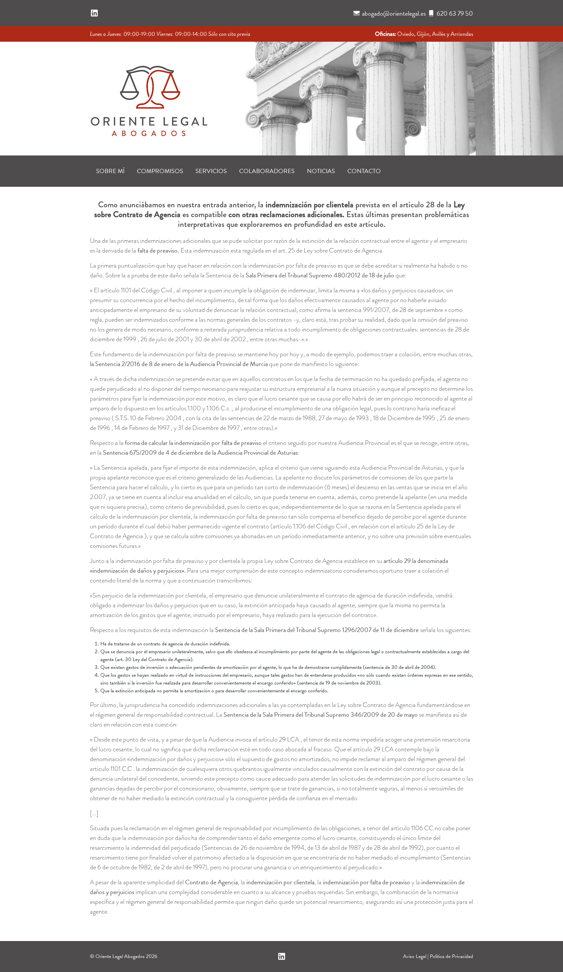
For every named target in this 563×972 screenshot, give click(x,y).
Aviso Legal (414, 956)
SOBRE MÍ (110, 171)
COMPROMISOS (160, 171)
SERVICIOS (211, 171)
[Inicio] (148, 96)
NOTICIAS (321, 171)
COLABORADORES (267, 171)
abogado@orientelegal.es (394, 13)
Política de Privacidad (451, 956)
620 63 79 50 (455, 13)
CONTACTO (364, 171)
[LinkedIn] (94, 13)
